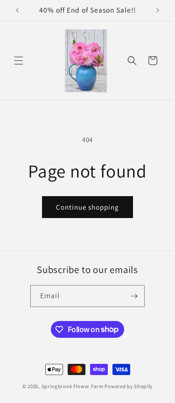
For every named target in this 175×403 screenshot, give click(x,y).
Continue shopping (87, 207)
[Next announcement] (157, 10)
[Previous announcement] (17, 10)
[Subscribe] (134, 296)
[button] (18, 60)
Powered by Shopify (129, 386)
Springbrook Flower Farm (73, 386)
